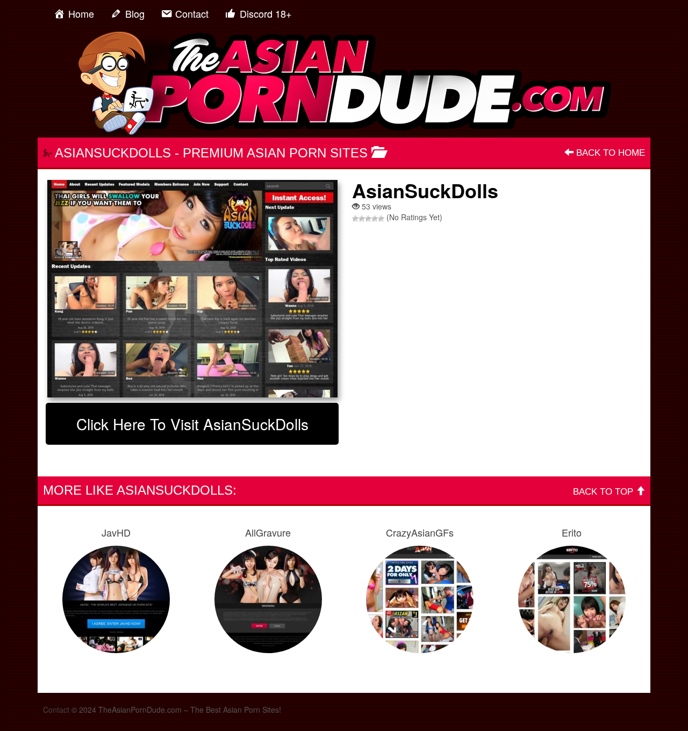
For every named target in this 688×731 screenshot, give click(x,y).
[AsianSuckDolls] (192, 288)
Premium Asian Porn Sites (275, 153)
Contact (56, 709)
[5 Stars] (381, 218)
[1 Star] (355, 218)
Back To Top (604, 492)
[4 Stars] (374, 218)
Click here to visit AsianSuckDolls (192, 424)
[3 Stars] (368, 218)
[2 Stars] (362, 218)
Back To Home (609, 153)
